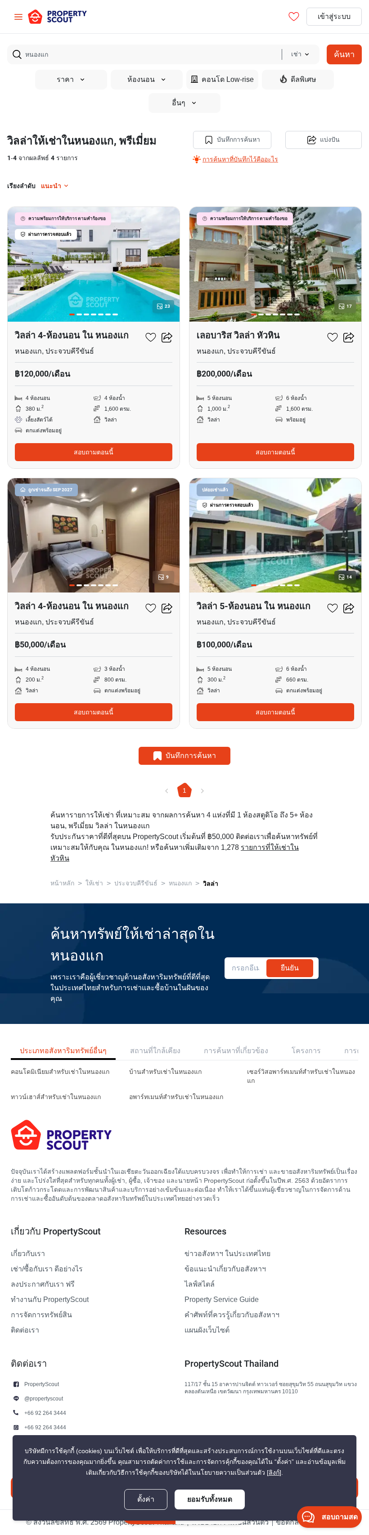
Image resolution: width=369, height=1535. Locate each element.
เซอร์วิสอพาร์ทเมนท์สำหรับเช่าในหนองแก (301, 1076)
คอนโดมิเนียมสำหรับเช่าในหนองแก (60, 1072)
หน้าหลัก (62, 883)
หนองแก (180, 883)
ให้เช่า (94, 883)
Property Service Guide (221, 1299)
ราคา (65, 79)
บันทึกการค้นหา (238, 140)
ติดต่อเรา (25, 1330)
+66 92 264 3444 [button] (45, 1412)
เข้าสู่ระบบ (334, 16)
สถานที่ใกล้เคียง (155, 1050)
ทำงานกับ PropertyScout (50, 1299)
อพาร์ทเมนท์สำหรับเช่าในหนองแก (176, 1097)
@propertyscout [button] (43, 1398)
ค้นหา (344, 54)
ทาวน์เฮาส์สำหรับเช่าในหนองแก (56, 1097)
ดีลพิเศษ (303, 79)
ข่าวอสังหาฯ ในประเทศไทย (227, 1253)
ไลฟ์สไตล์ (199, 1284)
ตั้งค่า (145, 1499)
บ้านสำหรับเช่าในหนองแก (165, 1072)
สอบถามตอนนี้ (93, 452)
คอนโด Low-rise (228, 79)
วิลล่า (210, 883)
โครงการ (306, 1050)
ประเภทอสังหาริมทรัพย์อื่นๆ (63, 1050)
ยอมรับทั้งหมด (209, 1499)
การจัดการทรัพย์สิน (41, 1315)
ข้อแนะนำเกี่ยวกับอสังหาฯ (225, 1269)
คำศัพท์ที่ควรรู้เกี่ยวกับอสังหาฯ (231, 1315)
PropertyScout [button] (41, 1384)
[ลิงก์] (274, 1473)
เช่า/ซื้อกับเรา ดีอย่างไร (47, 1269)
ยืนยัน (290, 968)
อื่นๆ (178, 103)
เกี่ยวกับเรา (28, 1253)
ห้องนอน (141, 79)
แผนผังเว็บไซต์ (207, 1330)
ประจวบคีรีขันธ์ (136, 883)
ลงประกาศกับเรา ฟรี (43, 1284)
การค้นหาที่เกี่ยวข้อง (236, 1050)
